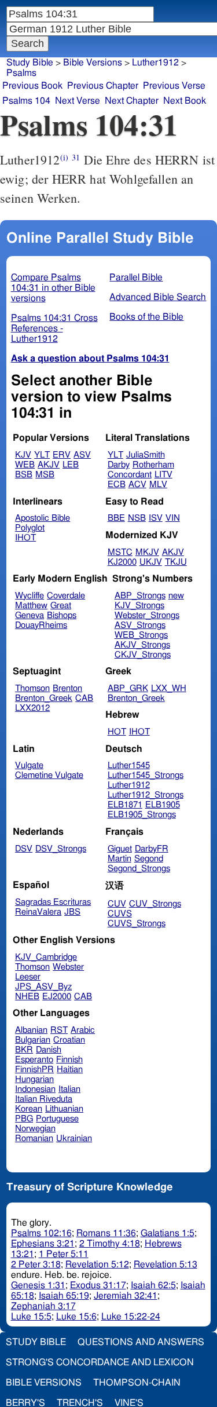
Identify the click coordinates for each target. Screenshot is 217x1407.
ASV (82, 455)
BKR (24, 1050)
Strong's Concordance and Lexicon (100, 1362)
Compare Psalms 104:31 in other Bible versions (53, 288)
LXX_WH (168, 688)
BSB (23, 474)
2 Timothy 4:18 (109, 1243)
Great (60, 605)
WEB (25, 465)
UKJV (150, 562)
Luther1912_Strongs (145, 795)
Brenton (67, 688)
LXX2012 (32, 708)
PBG (24, 1118)
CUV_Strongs (155, 904)
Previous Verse (174, 85)
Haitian (70, 1069)
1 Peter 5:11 (64, 1254)
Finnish (69, 1059)
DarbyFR (151, 849)
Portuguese (57, 1118)
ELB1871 (125, 805)
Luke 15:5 (31, 1316)
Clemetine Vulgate (49, 775)
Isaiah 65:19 (64, 1295)
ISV (156, 518)
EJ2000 (56, 996)
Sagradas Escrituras (53, 902)
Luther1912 (129, 785)
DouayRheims (41, 625)
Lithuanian (64, 1109)
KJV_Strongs (139, 605)
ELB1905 (162, 805)
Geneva (29, 615)
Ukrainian (74, 1138)
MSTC (120, 552)
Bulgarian (32, 1040)
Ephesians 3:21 (43, 1243)
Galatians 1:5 (167, 1233)
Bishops (61, 615)
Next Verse (77, 100)
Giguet (120, 849)
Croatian (69, 1040)
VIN (172, 518)
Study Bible (29, 62)
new (176, 595)
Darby (119, 465)
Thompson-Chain (137, 1382)
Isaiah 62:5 (153, 1285)
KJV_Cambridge (46, 957)
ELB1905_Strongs (142, 814)
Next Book (184, 100)
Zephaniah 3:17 (43, 1306)
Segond (148, 858)
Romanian (34, 1138)
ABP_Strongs (140, 595)
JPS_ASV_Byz (43, 986)
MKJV (147, 552)
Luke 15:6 (76, 1316)
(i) (64, 157)
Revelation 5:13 (165, 1264)
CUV (117, 904)
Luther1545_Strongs (145, 775)
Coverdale (66, 595)
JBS (72, 912)
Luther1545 (129, 765)
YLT (42, 455)
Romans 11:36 (106, 1233)
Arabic (83, 1030)
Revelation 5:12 (97, 1264)
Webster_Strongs (147, 615)
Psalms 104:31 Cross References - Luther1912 (54, 328)
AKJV (49, 465)
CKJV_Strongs (143, 654)
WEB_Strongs (141, 635)
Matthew (31, 605)
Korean (28, 1109)
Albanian (31, 1030)
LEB (70, 465)
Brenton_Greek (43, 698)
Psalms (21, 73)
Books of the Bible (146, 316)
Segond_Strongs (139, 868)
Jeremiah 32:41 (125, 1295)
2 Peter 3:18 (36, 1264)
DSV (23, 849)
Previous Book (32, 85)
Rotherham (153, 465)
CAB (84, 698)
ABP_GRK (128, 688)
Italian (69, 1089)
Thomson (32, 688)
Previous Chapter (102, 85)
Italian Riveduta (43, 1099)
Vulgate (29, 765)
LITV (163, 474)
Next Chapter (132, 100)
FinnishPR (34, 1069)
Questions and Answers (141, 1342)
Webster (68, 967)
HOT (117, 732)
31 (76, 157)
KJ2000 (122, 562)
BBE (116, 518)
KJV (23, 455)
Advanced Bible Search (157, 297)
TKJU (176, 562)
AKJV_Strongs (142, 645)
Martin (119, 858)
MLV (158, 484)
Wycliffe (29, 595)
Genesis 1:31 (38, 1285)
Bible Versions (92, 62)
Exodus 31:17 (98, 1285)
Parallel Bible (136, 277)
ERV (62, 455)
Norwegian (35, 1128)
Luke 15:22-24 (130, 1316)
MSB (44, 474)
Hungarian (34, 1079)
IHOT (25, 537)
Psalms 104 (26, 100)
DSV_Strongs (60, 849)
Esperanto (34, 1059)
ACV (137, 484)
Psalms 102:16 (41, 1233)
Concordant (130, 474)
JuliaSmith (145, 455)
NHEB (27, 996)
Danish (48, 1050)
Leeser (28, 977)
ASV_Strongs (140, 625)
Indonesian (35, 1089)
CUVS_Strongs (136, 923)
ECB (117, 484)
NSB (137, 518)
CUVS (120, 913)
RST (59, 1030)
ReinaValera (38, 912)
